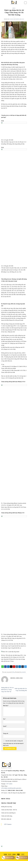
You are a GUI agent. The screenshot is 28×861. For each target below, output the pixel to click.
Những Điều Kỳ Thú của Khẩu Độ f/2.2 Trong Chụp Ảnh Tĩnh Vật (7, 689)
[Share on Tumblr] (22, 666)
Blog (14, 8)
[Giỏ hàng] (25, 2)
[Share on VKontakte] (17, 666)
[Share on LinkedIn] (19, 666)
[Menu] (2, 3)
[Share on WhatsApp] (2, 666)
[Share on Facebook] (5, 666)
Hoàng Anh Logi (20, 19)
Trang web (5, 733)
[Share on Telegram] (25, 666)
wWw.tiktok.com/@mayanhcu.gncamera (11, 788)
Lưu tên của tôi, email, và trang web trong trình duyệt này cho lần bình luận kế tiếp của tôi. (13, 743)
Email (5, 726)
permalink (23, 672)
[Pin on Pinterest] (14, 666)
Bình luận (6, 705)
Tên (4, 719)
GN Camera (9, 783)
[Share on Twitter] (8, 666)
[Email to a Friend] (11, 666)
